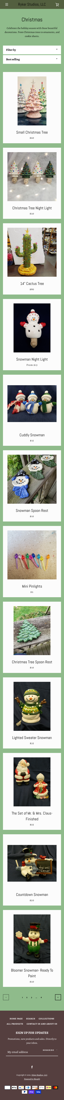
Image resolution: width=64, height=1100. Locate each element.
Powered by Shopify (32, 1079)
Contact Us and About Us (42, 1023)
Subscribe (48, 1050)
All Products (15, 1023)
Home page (16, 1018)
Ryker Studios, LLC (32, 4)
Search (30, 1018)
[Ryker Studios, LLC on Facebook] (32, 1067)
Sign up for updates (32, 1033)
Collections (46, 1018)
